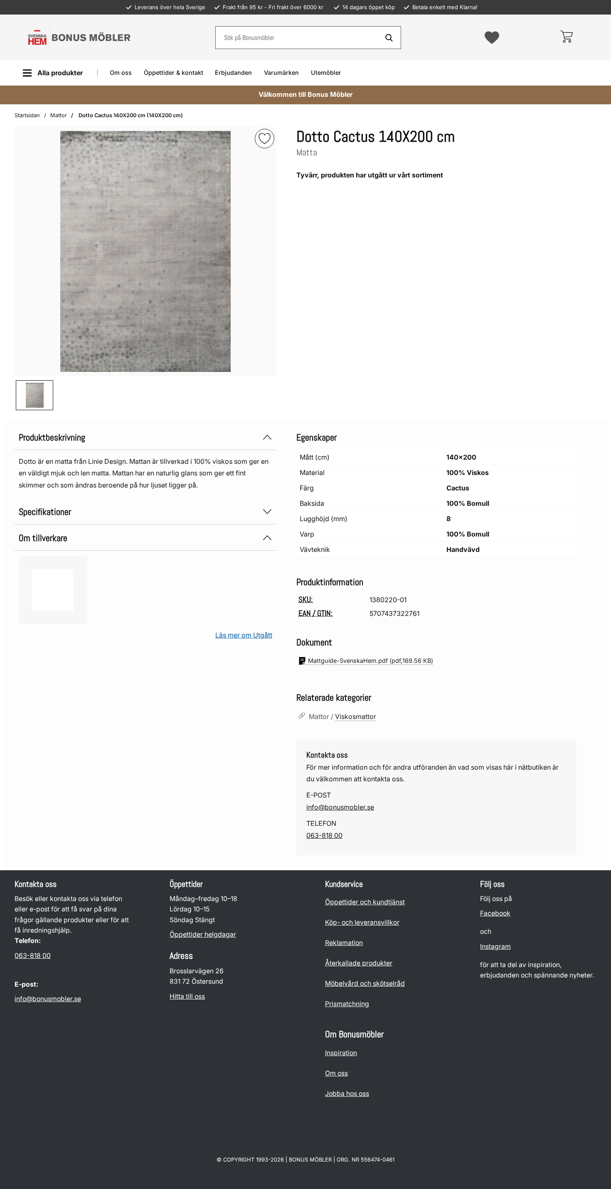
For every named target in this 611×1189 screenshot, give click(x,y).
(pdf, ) (370, 660)
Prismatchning (347, 1004)
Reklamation (344, 943)
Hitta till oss (187, 996)
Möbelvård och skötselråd (365, 983)
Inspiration (341, 1053)
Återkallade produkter (358, 963)
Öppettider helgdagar (203, 934)
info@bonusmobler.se (340, 807)
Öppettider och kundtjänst (365, 902)
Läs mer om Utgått (243, 635)
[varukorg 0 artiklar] (566, 37)
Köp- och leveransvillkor (362, 922)
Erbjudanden (233, 72)
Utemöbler (326, 72)
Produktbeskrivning (52, 437)
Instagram (495, 946)
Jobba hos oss (347, 1094)
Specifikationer (45, 512)
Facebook (495, 914)
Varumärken (281, 72)
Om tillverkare (43, 538)
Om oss (121, 72)
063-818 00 (324, 835)
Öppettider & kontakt (173, 72)
